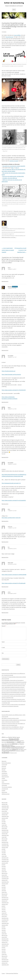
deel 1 (12, 167)
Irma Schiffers (17, 35)
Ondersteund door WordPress (12, 973)
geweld (22, 742)
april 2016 (4, 932)
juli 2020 (3, 849)
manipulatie (17, 746)
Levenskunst (4, 773)
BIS (4, 214)
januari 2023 (4, 828)
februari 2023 (4, 826)
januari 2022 (4, 840)
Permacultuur (19, 748)
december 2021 (5, 842)
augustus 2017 (5, 904)
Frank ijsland (4, 677)
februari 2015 (4, 956)
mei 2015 (4, 951)
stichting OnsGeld (14, 161)
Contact (3, 973)
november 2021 (5, 844)
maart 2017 (4, 913)
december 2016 (5, 918)
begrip (18, 737)
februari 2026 (4, 802)
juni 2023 (4, 821)
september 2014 (5, 964)
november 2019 (5, 859)
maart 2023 (4, 825)
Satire (3, 781)
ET (14, 742)
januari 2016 (4, 937)
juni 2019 (4, 866)
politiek (7, 749)
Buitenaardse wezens (6, 763)
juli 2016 (3, 926)
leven (3, 745)
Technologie (4, 785)
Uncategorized (5, 788)
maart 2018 (4, 892)
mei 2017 (4, 909)
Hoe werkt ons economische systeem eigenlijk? (14, 166)
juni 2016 (4, 928)
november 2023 (5, 813)
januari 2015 (4, 957)
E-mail (3, 647)
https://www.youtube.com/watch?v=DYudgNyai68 (13, 583)
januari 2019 (4, 875)
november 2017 (5, 899)
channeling (21, 740)
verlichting (18, 750)
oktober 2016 (4, 921)
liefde (6, 745)
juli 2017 (3, 906)
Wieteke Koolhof (14, 752)
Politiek (6, 213)
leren (18, 743)
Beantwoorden (5, 281)
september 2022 (5, 835)
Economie (21, 211)
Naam (3, 642)
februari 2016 (4, 935)
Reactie (4, 626)
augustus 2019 (5, 863)
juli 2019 (3, 864)
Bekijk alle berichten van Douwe (9, 237)
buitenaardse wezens (8, 740)
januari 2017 (4, 916)
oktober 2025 (4, 804)
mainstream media (8, 746)
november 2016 (5, 920)
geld (19, 742)
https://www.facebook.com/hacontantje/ (11, 374)
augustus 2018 (5, 883)
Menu (14, 9)
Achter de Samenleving (14, 3)
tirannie (24, 749)
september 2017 (5, 902)
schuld (20, 214)
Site (3, 653)
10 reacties (4, 31)
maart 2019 (4, 871)
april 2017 (4, 911)
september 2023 (5, 816)
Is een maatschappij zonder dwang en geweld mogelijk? (8, 250)
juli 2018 (3, 885)
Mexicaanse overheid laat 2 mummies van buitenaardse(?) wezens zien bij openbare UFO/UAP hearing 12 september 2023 (14, 696)
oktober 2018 (4, 880)
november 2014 (5, 961)
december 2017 (5, 897)
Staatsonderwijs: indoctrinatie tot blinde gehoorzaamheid (14, 682)
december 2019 (5, 857)
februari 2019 (4, 873)
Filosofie (3, 769)
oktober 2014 (4, 963)
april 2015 (4, 952)
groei (11, 744)
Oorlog (8, 748)
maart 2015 (4, 954)
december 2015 (5, 938)
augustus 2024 (5, 809)
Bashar (14, 737)
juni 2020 (4, 851)
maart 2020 (4, 856)
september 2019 (5, 861)
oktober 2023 (4, 814)
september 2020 (5, 845)
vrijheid (5, 752)
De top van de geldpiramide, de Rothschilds (13, 176)
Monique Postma (5, 692)
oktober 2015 (4, 942)
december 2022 (5, 830)
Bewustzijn (16, 211)
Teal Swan (20, 749)
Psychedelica (4, 780)
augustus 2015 (5, 945)
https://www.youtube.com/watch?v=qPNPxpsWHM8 (14, 574)
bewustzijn (14, 738)
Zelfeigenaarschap (5, 794)
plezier (3, 749)
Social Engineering (13, 213)
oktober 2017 (4, 901)
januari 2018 (4, 895)
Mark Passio (23, 746)
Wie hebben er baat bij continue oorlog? (10, 718)
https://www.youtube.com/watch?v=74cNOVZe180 (14, 390)
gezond (3, 743)
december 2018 (5, 876)
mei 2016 (4, 930)
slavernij (15, 749)
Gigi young (7, 744)
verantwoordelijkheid (8, 751)
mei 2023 (4, 823)
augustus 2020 (5, 847)
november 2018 (5, 878)
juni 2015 (4, 949)
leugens (22, 744)
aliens (4, 737)
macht (11, 745)
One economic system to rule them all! (17, 683)
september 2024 (5, 807)
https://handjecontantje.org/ (8, 371)
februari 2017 (4, 914)
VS (9, 752)
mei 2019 (4, 868)
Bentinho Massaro (5, 739)
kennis (14, 744)
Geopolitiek (4, 771)
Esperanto (4, 768)
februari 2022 (4, 838)
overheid (12, 747)
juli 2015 (3, 947)
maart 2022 (4, 837)
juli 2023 (3, 819)
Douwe (15, 216)
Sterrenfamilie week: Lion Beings (17, 692)
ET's (16, 742)
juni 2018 (4, 887)
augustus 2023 (5, 818)
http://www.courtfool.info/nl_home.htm (11, 517)
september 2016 (5, 923)
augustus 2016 (5, 925)
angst (7, 737)
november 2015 (5, 940)
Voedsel (3, 790)
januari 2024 (4, 811)
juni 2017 (4, 907)
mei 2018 (4, 888)
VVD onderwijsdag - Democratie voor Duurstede (12, 680)
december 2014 (5, 959)
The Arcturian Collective (7, 787)
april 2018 (4, 890)
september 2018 (5, 882)
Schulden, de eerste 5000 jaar (10, 178)
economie (10, 742)
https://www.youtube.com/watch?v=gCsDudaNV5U (14, 500)
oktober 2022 (4, 833)
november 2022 (5, 832)
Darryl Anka (4, 742)
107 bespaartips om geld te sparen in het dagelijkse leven (20, 250)
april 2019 (4, 869)
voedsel (22, 750)
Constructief (4, 764)
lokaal (8, 745)
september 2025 (5, 806)
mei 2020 (4, 852)
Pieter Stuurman (5, 776)
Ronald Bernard (9, 37)
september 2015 (5, 944)
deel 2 (17, 167)
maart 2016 (4, 933)
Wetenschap (4, 792)
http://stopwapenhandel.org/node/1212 (11, 483)
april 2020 (4, 854)
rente (10, 749)
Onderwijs (4, 747)
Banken (10, 737)
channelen (16, 740)
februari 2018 (4, 894)
